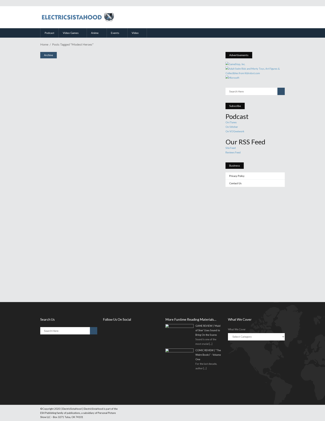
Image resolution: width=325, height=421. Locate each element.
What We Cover (237, 329)
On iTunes (231, 122)
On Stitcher (232, 126)
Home (44, 44)
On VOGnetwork (235, 131)
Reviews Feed (233, 152)
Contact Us (235, 183)
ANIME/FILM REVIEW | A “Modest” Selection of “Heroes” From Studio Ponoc (128, 264)
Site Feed (231, 147)
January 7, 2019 (57, 271)
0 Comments (68, 281)
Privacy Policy (237, 175)
